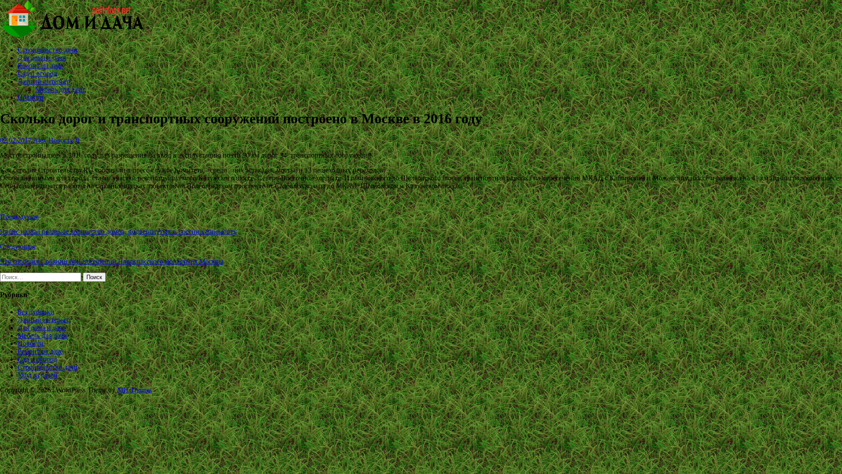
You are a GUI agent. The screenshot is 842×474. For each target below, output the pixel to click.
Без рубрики (36, 312)
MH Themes (134, 390)
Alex (39, 140)
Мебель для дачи (60, 89)
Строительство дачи (48, 50)
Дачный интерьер (44, 81)
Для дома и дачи (42, 57)
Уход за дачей (37, 375)
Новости (30, 97)
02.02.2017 (16, 140)
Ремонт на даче (40, 65)
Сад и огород (37, 73)
